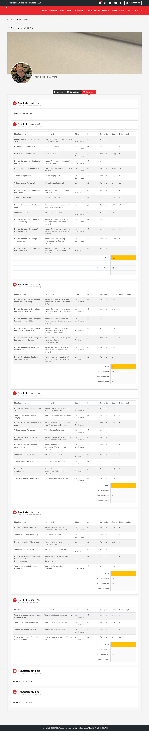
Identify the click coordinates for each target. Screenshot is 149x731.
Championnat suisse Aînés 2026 (27, 168)
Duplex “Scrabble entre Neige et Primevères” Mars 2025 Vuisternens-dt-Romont (58, 321)
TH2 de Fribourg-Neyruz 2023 (26, 462)
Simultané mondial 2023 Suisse (56, 549)
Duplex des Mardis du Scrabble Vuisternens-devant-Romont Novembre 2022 (27, 559)
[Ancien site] (103, 3)
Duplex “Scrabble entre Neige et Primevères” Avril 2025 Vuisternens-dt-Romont (58, 311)
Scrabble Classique (93, 10)
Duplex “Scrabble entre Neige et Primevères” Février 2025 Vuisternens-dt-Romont (57, 330)
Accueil (44, 10)
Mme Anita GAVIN (46, 76)
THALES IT (92, 728)
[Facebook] (119, 3)
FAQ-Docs (138, 10)
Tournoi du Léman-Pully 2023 (26, 535)
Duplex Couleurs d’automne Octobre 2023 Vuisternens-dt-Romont (56, 471)
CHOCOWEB (103, 728)
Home (9, 20)
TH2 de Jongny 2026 (22, 176)
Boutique (105, 10)
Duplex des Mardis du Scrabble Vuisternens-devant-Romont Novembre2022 (57, 559)
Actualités (53, 10)
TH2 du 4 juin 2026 (52, 147)
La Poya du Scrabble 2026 (24, 147)
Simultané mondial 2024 (24, 454)
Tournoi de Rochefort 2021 (25, 630)
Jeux (129, 10)
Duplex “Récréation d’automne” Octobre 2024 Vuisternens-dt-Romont (57, 349)
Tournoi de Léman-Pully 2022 (26, 622)
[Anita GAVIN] (22, 73)
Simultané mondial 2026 (24, 212)
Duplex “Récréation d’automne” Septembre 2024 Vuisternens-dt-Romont (57, 359)
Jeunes (61, 10)
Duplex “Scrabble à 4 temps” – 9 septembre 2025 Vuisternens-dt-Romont (57, 250)
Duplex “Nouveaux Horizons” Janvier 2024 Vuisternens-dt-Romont (56, 447)
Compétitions (78, 10)
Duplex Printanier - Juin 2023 (25, 527)
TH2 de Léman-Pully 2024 (24, 430)
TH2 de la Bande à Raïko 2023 (26, 478)
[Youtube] (114, 3)
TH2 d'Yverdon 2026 (22, 198)
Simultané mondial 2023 (24, 549)
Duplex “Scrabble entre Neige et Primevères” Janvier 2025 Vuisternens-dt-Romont (57, 340)
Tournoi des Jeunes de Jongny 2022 (58, 615)
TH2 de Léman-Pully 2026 (24, 183)
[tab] (74, 108)
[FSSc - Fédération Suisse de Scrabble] (24, 8)
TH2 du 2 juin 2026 (52, 154)
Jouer (69, 10)
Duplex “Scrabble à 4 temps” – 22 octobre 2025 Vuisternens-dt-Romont (57, 241)
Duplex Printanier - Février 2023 (27, 542)
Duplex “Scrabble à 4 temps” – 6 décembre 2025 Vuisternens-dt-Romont (57, 231)
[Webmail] (108, 3)
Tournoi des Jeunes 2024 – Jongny (58, 415)
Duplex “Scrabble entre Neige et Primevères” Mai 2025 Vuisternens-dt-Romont (57, 302)
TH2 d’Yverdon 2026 (52, 198)
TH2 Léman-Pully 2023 (53, 535)
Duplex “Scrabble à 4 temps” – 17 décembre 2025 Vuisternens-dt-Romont (57, 222)
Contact (122, 10)
